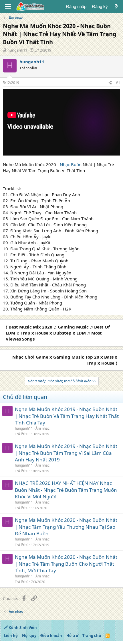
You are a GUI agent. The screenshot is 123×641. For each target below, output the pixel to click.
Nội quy (29, 635)
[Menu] (8, 6)
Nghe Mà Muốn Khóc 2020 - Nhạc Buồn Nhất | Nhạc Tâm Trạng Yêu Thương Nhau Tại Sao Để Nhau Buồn (66, 527)
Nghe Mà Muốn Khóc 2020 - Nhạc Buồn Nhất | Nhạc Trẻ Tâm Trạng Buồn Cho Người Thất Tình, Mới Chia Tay (66, 564)
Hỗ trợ (72, 635)
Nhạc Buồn (71, 164)
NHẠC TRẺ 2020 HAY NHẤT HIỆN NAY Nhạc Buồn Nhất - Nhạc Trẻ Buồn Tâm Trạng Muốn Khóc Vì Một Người (66, 490)
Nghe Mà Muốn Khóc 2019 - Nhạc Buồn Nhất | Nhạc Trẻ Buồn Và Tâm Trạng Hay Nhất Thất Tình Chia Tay (67, 416)
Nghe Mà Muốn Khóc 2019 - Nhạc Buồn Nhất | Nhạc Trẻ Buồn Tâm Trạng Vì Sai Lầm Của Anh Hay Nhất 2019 (66, 453)
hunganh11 (17, 50)
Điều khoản (51, 635)
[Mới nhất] (116, 6)
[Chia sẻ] (110, 83)
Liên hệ (11, 635)
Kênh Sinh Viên (22, 627)
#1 (118, 82)
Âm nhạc (42, 428)
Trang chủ (91, 635)
